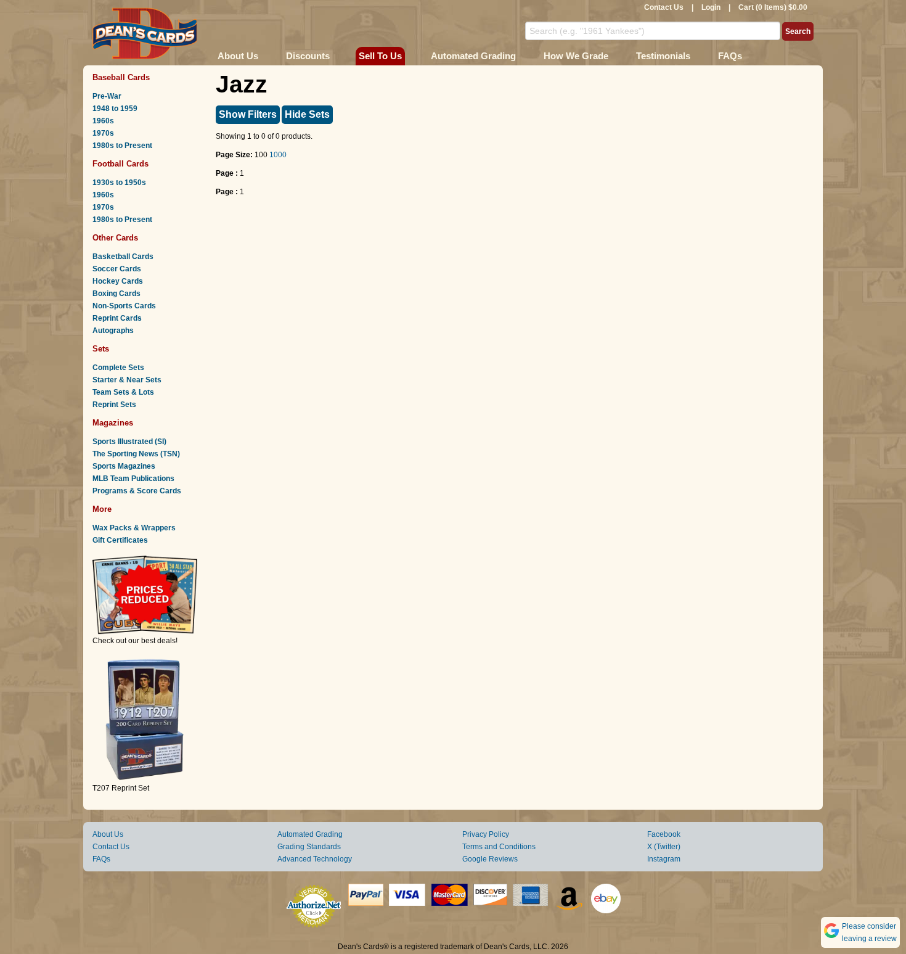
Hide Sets (307, 114)
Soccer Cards (116, 269)
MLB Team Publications (133, 478)
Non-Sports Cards (124, 306)
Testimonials (663, 56)
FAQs (730, 56)
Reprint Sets (114, 404)
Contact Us (664, 7)
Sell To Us (380, 56)
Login (710, 7)
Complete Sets (118, 367)
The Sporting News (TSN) (136, 454)
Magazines (112, 422)
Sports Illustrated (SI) (129, 441)
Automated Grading (473, 56)
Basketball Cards (122, 256)
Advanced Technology (314, 859)
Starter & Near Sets (126, 380)
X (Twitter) (663, 846)
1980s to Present (122, 145)
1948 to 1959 (114, 108)
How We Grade (576, 56)
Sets (100, 348)
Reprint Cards (117, 318)
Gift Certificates (120, 540)
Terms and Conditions (499, 846)
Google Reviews (490, 859)
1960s (103, 121)
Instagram (663, 859)
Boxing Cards (116, 293)
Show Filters (248, 114)
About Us (238, 56)
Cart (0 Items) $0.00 (772, 7)
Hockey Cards (117, 281)
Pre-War (106, 96)
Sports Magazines (123, 466)
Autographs (113, 330)
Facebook (663, 834)
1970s (103, 133)
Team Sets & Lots (123, 392)
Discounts (308, 56)
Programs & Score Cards (136, 491)
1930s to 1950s (119, 182)
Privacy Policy (485, 834)
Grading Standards (309, 846)
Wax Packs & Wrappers (134, 528)
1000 (278, 154)
